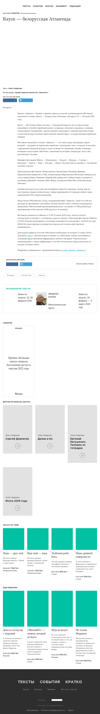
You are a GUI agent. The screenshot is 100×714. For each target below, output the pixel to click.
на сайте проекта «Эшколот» (73, 250)
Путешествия (26, 275)
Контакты (38, 689)
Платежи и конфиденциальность (53, 710)
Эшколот (41, 275)
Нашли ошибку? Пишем (85, 264)
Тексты (26, 6)
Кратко (49, 6)
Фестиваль (11, 275)
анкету (30, 235)
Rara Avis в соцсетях (69, 689)
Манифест (61, 6)
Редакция (75, 6)
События (38, 6)
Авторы (26, 689)
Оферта (71, 710)
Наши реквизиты (33, 710)
